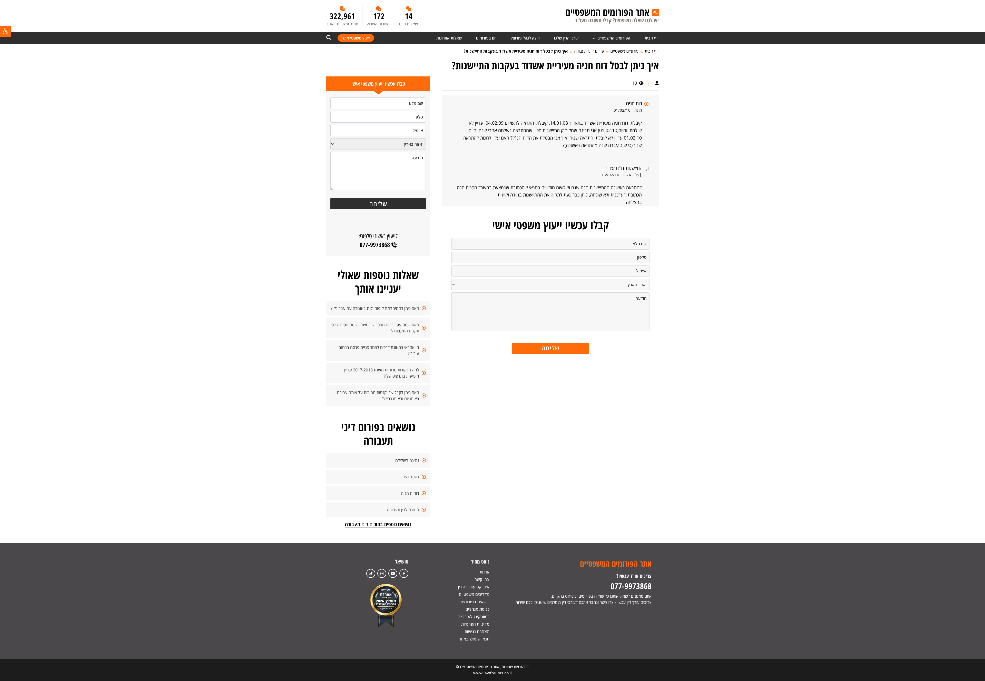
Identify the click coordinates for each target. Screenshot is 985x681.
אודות (484, 572)
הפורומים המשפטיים (613, 38)
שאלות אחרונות (449, 38)
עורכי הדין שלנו (566, 38)
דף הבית (652, 38)
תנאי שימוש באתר (474, 639)
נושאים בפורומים (475, 602)
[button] (5, 31)
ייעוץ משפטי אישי (356, 38)
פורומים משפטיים (624, 51)
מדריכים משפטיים (474, 594)
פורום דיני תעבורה (589, 51)
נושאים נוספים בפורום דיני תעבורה (378, 524)
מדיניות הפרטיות (475, 624)
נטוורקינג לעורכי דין (472, 616)
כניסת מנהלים (477, 609)
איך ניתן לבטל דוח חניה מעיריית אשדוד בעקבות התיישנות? (516, 51)
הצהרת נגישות (477, 631)
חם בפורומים (486, 38)
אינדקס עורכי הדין (473, 587)
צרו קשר (482, 579)
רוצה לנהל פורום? (525, 38)
